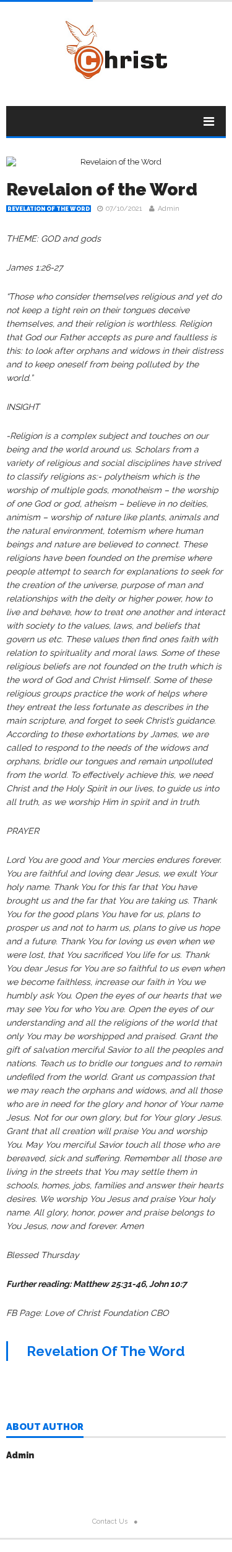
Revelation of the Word (48, 209)
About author (45, 1427)
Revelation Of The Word (106, 1351)
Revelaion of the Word (101, 189)
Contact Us (109, 1521)
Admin (168, 209)
